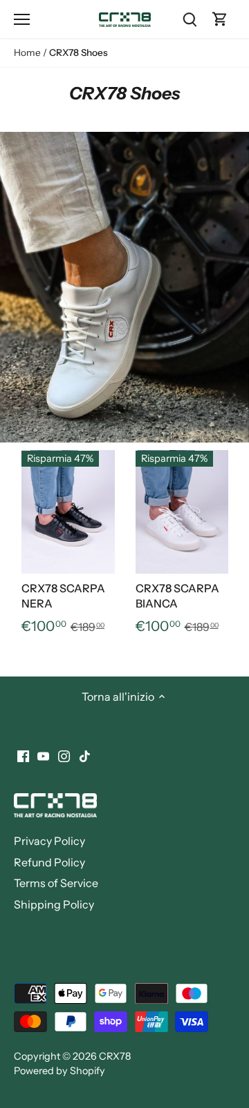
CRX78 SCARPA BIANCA (177, 595)
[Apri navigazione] (22, 19)
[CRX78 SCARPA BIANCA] (182, 512)
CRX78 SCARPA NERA (63, 595)
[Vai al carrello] (220, 19)
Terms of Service (56, 883)
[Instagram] (64, 755)
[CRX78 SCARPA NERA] (68, 512)
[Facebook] (23, 755)
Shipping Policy (54, 904)
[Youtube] (43, 755)
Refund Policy (49, 862)
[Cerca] (189, 19)
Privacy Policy (49, 841)
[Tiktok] (85, 755)
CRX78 (115, 1056)
